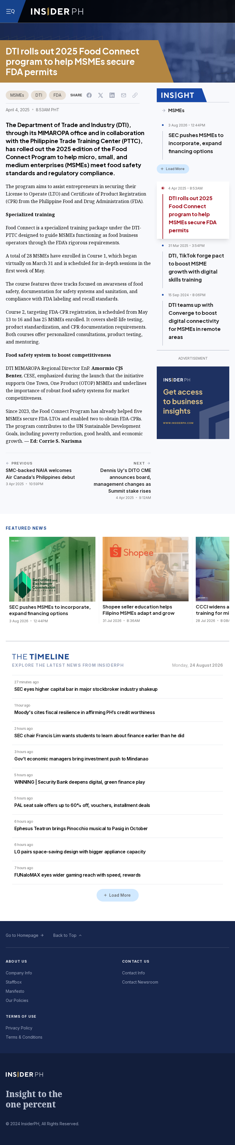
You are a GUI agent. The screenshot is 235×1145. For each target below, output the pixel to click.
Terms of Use (21, 1016)
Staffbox (14, 982)
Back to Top (65, 935)
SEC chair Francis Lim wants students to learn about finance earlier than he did (99, 735)
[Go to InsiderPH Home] (57, 11)
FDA (57, 95)
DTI (39, 95)
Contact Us (135, 961)
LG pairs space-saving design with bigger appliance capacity (79, 852)
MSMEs (17, 95)
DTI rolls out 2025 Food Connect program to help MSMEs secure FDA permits (193, 214)
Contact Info (133, 972)
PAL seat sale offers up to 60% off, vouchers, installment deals (82, 805)
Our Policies (17, 1000)
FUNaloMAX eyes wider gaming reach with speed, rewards (77, 875)
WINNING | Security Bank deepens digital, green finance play (79, 782)
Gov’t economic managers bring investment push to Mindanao (81, 759)
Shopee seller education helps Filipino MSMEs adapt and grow (139, 610)
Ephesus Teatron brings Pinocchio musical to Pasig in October (81, 828)
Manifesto (15, 991)
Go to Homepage (22, 935)
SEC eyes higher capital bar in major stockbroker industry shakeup (86, 689)
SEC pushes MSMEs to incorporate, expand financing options (196, 143)
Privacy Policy (19, 1027)
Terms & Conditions (24, 1037)
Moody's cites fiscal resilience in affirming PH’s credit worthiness (84, 712)
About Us (16, 961)
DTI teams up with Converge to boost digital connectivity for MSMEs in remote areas (195, 320)
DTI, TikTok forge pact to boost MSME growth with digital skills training (196, 267)
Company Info (19, 972)
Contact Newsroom (140, 982)
